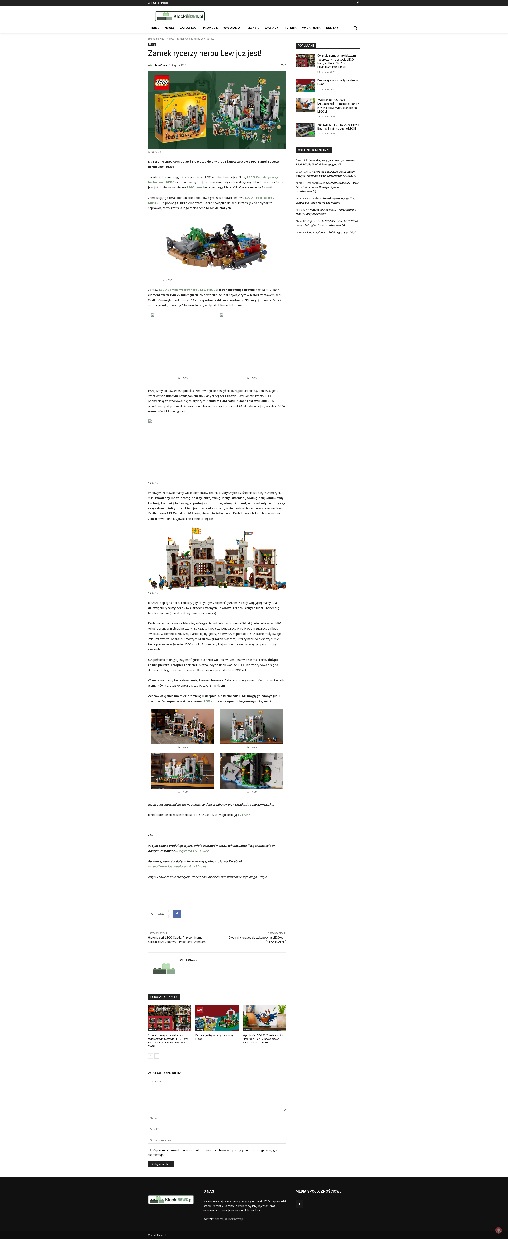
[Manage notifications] (498, 1230)
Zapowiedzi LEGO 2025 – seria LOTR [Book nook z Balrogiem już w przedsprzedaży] (327, 187)
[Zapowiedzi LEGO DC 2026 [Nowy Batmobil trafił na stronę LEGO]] (305, 130)
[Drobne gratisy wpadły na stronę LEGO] (217, 1018)
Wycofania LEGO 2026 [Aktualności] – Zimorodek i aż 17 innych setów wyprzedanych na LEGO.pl (264, 1039)
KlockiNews (160, 64)
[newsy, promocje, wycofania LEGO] (180, 16)
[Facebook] (357, 3)
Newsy (170, 38)
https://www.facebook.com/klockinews (177, 866)
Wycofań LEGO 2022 (194, 851)
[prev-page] (150, 1056)
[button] (355, 28)
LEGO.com (209, 701)
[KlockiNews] (150, 65)
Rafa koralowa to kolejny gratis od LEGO (331, 232)
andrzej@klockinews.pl (229, 1219)
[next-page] (156, 1056)
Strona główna (156, 38)
